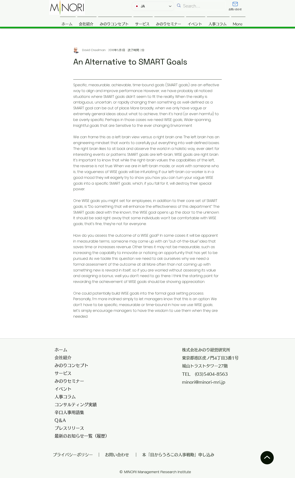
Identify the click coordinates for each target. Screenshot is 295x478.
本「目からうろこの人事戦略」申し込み (178, 455)
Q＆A (60, 420)
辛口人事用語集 (69, 412)
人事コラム (65, 397)
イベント (63, 389)
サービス (63, 373)
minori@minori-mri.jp (203, 382)
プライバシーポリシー (75, 455)
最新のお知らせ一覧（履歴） (80, 436)
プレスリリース (69, 428)
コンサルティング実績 (76, 404)
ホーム (61, 350)
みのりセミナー (69, 381)
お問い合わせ (117, 455)
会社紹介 (63, 357)
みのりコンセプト (71, 365)
